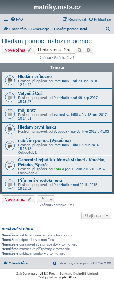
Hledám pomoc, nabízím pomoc (47, 41)
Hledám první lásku (37, 127)
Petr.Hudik (61, 81)
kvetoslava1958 (66, 114)
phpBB (41, 273)
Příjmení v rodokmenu (40, 180)
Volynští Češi (31, 93)
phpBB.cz (69, 277)
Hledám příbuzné (35, 76)
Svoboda (60, 131)
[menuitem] (16, 19)
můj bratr (27, 110)
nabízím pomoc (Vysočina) (44, 140)
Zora (57, 169)
